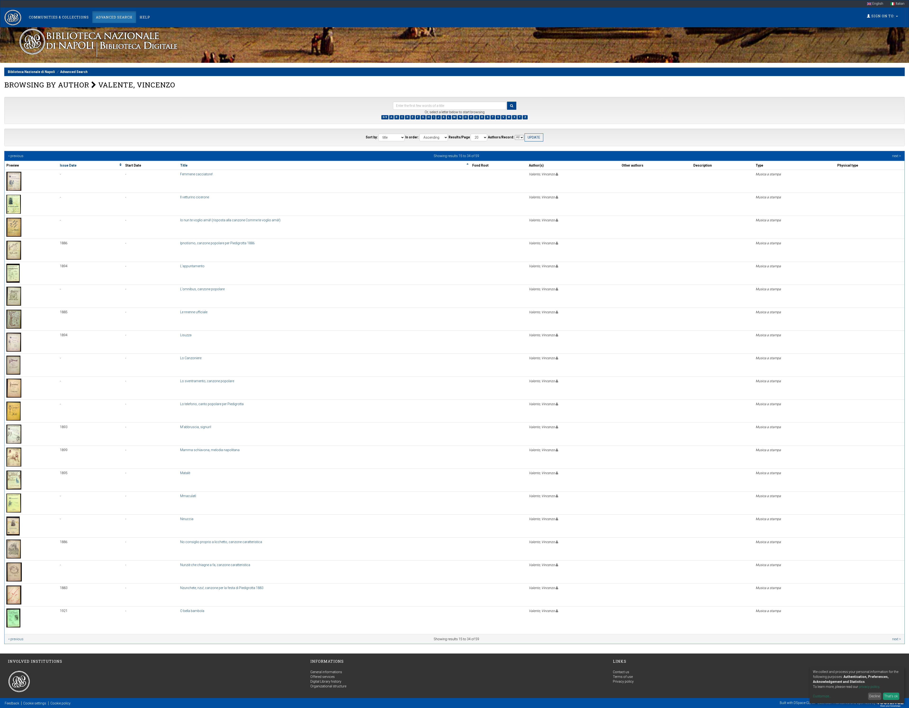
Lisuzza (186, 335)
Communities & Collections (59, 17)
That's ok (891, 696)
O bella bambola (192, 611)
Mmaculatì (188, 496)
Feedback (12, 703)
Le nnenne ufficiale (193, 312)
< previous (15, 156)
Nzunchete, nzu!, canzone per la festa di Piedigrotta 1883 (221, 588)
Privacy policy (623, 681)
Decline (874, 696)
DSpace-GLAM (804, 703)
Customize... (822, 696)
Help (145, 17)
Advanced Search (114, 17)
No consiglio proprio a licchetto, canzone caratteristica (221, 542)
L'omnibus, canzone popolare (202, 289)
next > (896, 156)
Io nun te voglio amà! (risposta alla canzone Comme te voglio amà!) (230, 220)
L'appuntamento (192, 266)
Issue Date (68, 165)
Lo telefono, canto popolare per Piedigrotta (212, 404)
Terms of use (623, 677)
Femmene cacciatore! (196, 174)
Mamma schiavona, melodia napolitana (210, 450)
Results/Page (459, 137)
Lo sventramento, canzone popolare (207, 381)
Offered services (322, 677)
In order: (412, 137)
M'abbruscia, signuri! (195, 427)
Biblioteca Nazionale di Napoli (31, 72)
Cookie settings (34, 703)
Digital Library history (325, 681)
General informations (326, 672)
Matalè (185, 473)
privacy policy (869, 687)
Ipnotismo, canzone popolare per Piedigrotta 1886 (217, 243)
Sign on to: (883, 16)
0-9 (385, 117)
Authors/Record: (501, 137)
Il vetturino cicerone (194, 197)
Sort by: (372, 137)
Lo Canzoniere (190, 358)
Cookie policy (60, 703)
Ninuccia (186, 519)
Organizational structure (328, 686)
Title (183, 165)
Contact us (621, 672)
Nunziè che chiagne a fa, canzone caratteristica (215, 565)
